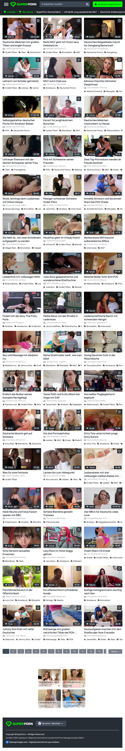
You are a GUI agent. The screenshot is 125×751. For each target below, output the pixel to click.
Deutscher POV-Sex (15, 127)
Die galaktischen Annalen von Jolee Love (98, 518)
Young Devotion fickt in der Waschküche (99, 356)
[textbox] (62, 4)
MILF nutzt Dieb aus (54, 81)
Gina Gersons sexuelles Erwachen (16, 552)
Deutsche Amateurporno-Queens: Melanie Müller (98, 280)
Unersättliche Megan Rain (17, 244)
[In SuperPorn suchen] (87, 4)
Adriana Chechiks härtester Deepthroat (100, 82)
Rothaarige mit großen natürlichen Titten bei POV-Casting (59, 630)
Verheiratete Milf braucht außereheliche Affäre (99, 239)
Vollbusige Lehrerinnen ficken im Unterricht (17, 84)
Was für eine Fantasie (15, 472)
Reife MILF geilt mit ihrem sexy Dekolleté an (61, 43)
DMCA (81, 738)
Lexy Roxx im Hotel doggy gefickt (58, 552)
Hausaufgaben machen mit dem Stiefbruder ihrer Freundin (103, 630)
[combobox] (65, 4)
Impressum (23, 738)
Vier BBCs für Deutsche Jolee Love (101, 513)
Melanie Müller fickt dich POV (101, 277)
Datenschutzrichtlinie (38, 738)
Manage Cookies (71, 738)
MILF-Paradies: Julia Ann (57, 283)
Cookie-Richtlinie (55, 738)
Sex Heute (27, 11)
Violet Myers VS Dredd (97, 550)
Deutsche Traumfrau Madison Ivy (17, 362)
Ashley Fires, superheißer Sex (57, 362)
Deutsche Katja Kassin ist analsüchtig (17, 518)
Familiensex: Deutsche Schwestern (57, 166)
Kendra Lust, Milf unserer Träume (17, 401)
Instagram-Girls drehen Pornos (98, 597)
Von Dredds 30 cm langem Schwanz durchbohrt (98, 554)
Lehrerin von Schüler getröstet (21, 81)
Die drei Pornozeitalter (56, 433)
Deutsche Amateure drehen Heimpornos (98, 127)
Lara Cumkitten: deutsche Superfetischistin (57, 323)
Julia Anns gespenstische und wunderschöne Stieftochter (60, 278)
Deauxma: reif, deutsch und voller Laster (17, 636)
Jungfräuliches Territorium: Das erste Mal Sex (57, 127)
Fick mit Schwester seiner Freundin (58, 161)
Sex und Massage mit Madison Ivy (20, 356)
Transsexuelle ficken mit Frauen (57, 518)
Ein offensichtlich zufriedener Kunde (60, 591)
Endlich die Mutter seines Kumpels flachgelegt (17, 395)
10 (74, 651)
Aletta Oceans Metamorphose (98, 401)
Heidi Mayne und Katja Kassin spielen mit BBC (20, 513)
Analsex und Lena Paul (57, 205)
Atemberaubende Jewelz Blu (98, 636)
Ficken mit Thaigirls (15, 323)
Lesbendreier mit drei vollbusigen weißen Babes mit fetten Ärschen (101, 474)
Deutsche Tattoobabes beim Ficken (57, 84)
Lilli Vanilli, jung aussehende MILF (80, 11)
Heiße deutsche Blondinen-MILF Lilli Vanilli (57, 241)
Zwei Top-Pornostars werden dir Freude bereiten (102, 161)
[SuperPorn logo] (23, 4)
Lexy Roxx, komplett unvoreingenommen (57, 557)
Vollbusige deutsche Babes (17, 49)
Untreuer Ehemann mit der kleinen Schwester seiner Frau (20, 161)
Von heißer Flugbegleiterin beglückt (99, 395)
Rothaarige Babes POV (57, 636)
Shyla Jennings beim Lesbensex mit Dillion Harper (21, 200)
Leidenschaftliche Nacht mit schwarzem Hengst (101, 317)
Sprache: (51, 723)
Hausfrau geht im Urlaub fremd (61, 237)
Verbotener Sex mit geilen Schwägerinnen (17, 166)
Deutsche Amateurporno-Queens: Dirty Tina (98, 440)
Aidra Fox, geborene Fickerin (98, 323)
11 (82, 651)
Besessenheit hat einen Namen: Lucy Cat (17, 597)
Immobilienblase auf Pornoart (57, 597)
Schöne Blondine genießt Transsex (58, 513)
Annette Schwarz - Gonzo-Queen (98, 205)
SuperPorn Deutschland (48, 11)
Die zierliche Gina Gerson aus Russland (17, 557)
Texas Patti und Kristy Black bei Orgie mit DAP (61, 395)
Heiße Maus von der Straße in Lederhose (60, 317)
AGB (15, 738)
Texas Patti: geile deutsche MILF (57, 401)
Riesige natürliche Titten (57, 49)
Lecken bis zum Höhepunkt (59, 472)
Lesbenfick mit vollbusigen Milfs (21, 277)
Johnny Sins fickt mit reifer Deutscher (18, 630)
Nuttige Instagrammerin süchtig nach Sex (103, 591)
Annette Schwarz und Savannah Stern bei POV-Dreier (102, 200)
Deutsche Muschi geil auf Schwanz (17, 435)
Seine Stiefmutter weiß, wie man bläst (62, 356)
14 (107, 651)
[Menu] (6, 4)
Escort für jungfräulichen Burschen (58, 122)
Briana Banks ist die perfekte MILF (17, 280)
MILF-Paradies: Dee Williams (57, 437)
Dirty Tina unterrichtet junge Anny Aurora (101, 435)
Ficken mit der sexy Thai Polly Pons (20, 317)
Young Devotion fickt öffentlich (98, 362)
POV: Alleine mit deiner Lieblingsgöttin (98, 166)
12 (91, 651)
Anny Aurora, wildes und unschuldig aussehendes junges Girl (57, 476)
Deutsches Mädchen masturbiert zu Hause (97, 122)
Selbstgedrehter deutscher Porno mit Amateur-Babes (19, 122)
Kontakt (9, 738)
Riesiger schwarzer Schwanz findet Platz (60, 200)
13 (99, 651)
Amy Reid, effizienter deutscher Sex (17, 440)
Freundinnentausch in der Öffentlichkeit (18, 591)
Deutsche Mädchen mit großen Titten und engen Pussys (21, 43)
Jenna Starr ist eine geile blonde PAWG (98, 479)
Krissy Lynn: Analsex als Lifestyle (98, 244)
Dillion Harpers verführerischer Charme (17, 476)
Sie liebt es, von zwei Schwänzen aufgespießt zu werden (22, 239)
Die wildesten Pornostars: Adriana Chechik (98, 88)
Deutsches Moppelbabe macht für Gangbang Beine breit (102, 43)
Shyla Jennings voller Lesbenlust (17, 205)
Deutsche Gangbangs (97, 49)
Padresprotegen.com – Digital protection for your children (34, 742)
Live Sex (11, 11)
